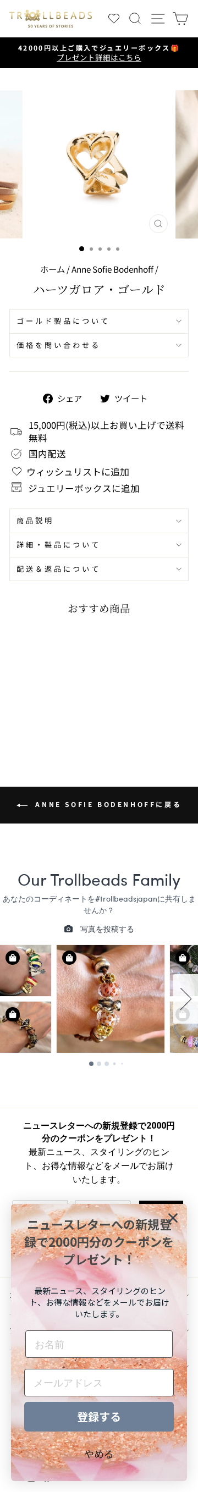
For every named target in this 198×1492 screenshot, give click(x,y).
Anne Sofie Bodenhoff (112, 269)
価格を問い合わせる (58, 345)
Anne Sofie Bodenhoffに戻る (107, 804)
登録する (99, 1416)
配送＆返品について (58, 568)
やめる (99, 1453)
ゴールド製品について (63, 321)
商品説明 (35, 520)
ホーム (52, 269)
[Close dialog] (173, 1218)
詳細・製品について (58, 544)
